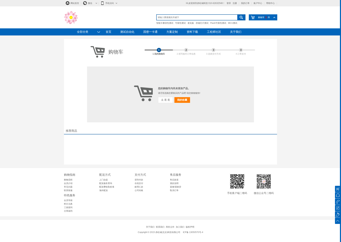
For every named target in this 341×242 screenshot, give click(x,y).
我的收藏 (182, 99)
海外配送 (103, 190)
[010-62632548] (337, 202)
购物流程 (68, 180)
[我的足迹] (337, 214)
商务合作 (170, 227)
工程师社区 (214, 31)
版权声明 (190, 227)
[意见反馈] (337, 208)
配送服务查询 (105, 183)
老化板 (191, 23)
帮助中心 (270, 3)
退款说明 (174, 183)
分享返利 (68, 211)
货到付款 (139, 180)
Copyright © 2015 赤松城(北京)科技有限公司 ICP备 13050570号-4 (170, 232)
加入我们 (180, 227)
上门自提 (103, 180)
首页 (108, 31)
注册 (235, 3)
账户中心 (258, 3)
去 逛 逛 (165, 99)
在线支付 (139, 183)
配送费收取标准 (106, 187)
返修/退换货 (175, 187)
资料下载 (192, 31)
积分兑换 (68, 204)
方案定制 (172, 31)
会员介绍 (68, 183)
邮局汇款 (139, 187)
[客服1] (337, 195)
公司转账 (139, 190)
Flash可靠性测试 (218, 23)
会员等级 (68, 200)
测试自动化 (127, 31)
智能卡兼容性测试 (164, 23)
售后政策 (174, 180)
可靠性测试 (180, 23)
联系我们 (160, 227)
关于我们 (235, 31)
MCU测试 (232, 23)
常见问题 (68, 187)
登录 (229, 3)
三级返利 (68, 207)
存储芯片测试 (202, 23)
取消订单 (174, 190)
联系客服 (68, 190)
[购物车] (337, 189)
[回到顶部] (337, 221)
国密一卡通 (150, 31)
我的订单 (245, 3)
